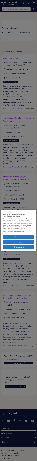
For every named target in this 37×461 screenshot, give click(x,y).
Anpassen (17, 237)
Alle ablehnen (18, 243)
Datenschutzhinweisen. (13, 232)
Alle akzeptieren (18, 248)
